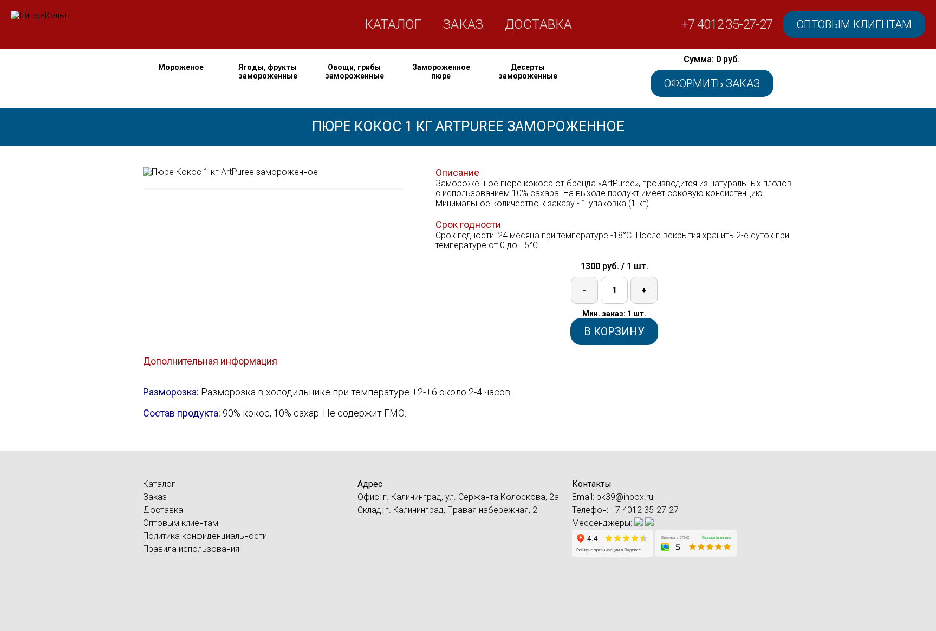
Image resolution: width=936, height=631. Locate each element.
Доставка (538, 24)
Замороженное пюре (441, 71)
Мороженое (181, 67)
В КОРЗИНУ (614, 331)
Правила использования (191, 549)
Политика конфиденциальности (205, 536)
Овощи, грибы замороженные (354, 71)
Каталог (393, 24)
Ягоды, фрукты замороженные (267, 71)
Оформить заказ (712, 83)
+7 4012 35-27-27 (726, 24)
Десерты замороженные (527, 71)
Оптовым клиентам (854, 24)
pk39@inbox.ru (624, 497)
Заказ (463, 24)
